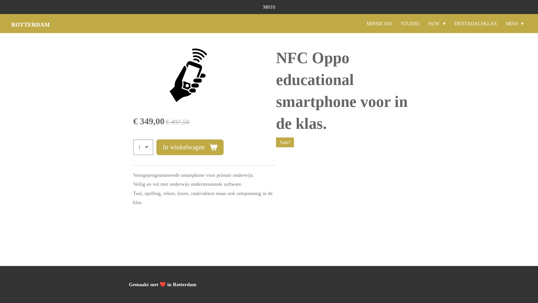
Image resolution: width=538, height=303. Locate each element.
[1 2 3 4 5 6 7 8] (143, 147)
